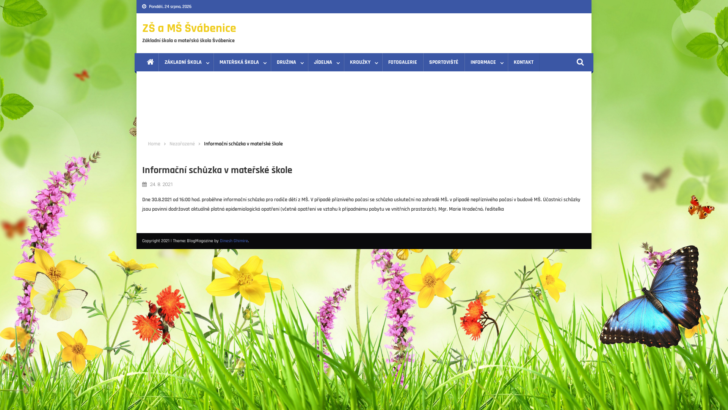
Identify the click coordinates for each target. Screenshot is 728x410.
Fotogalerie (402, 62)
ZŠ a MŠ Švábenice (189, 28)
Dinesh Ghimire (234, 241)
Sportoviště (443, 62)
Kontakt (523, 62)
